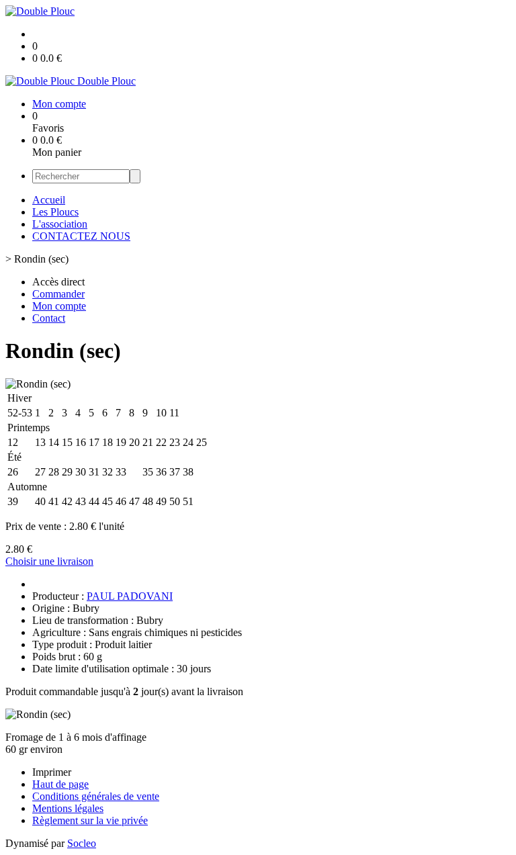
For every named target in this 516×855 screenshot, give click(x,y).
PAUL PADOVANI (130, 596)
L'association (59, 224)
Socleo (81, 843)
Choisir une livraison (49, 561)
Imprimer (51, 772)
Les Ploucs (55, 212)
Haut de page (60, 784)
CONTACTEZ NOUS (81, 236)
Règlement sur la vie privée (90, 820)
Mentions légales (67, 808)
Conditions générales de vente (95, 796)
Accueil (48, 200)
